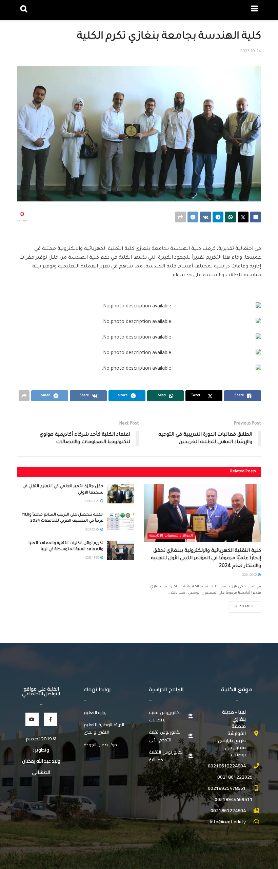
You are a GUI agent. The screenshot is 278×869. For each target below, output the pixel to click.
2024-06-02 (249, 575)
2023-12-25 (92, 530)
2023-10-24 (250, 51)
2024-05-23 (92, 501)
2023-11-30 (92, 558)
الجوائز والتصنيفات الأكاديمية (171, 536)
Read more (245, 607)
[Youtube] (32, 719)
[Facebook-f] (50, 719)
